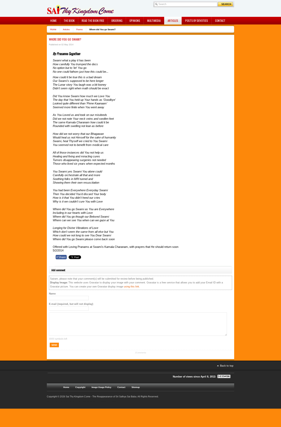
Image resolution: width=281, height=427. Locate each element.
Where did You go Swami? (65, 39)
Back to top (226, 365)
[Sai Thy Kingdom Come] (63, 8)
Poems (79, 29)
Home (53, 29)
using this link (131, 286)
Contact (121, 387)
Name (52, 293)
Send (54, 345)
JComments (140, 352)
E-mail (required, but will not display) (71, 304)
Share (61, 257)
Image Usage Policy (101, 387)
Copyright (80, 387)
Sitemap (136, 387)
